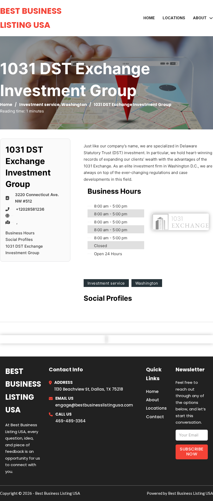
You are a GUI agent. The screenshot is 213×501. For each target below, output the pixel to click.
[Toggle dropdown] (211, 18)
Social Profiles (19, 239)
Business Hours (20, 232)
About (152, 400)
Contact (155, 417)
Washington (74, 104)
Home (149, 18)
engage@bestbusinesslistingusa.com (94, 405)
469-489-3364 (70, 421)
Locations (174, 18)
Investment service (39, 104)
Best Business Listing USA (31, 18)
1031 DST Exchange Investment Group (24, 249)
